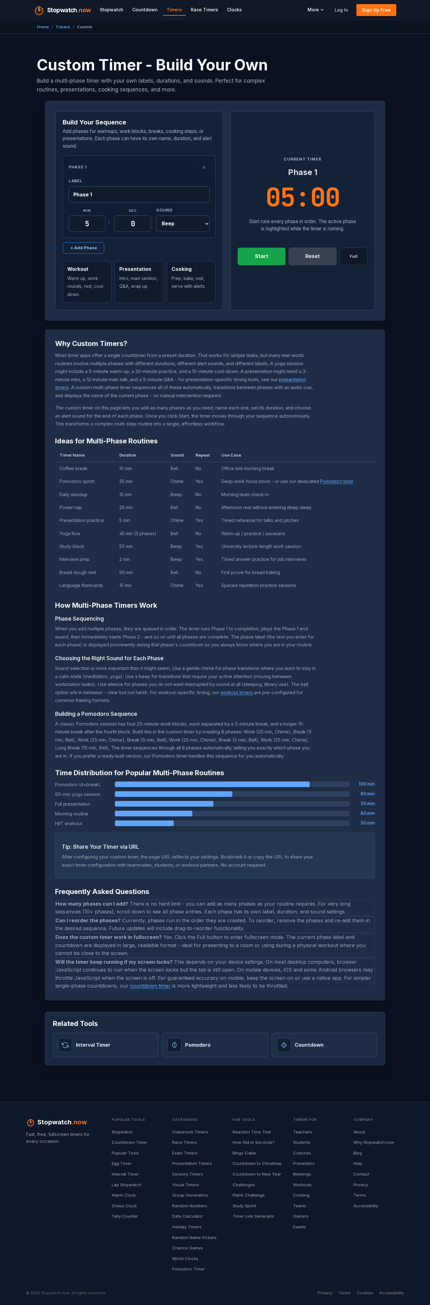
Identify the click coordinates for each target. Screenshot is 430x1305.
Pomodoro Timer (188, 1268)
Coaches (302, 1152)
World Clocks (185, 1258)
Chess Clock (124, 1205)
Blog (358, 1152)
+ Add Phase (83, 247)
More (313, 9)
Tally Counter (125, 1216)
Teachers (302, 1131)
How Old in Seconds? (254, 1142)
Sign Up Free (376, 10)
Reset (312, 256)
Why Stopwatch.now (374, 1142)
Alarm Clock (124, 1195)
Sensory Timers (187, 1173)
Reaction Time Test (252, 1131)
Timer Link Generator (253, 1216)
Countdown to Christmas (257, 1163)
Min (87, 210)
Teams (299, 1205)
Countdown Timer (129, 1142)
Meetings (302, 1173)
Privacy (361, 1184)
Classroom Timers (190, 1131)
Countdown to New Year (257, 1173)
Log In (341, 10)
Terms (360, 1195)
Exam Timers (184, 1152)
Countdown (145, 9)
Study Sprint (244, 1205)
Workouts (302, 1184)
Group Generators (190, 1195)
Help (358, 1163)
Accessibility (366, 1205)
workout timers (236, 692)
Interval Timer (125, 1173)
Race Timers (204, 9)
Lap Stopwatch (126, 1184)
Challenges (244, 1184)
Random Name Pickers (194, 1237)
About (359, 1131)
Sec (133, 210)
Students (301, 1142)
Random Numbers (189, 1205)
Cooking (301, 1195)
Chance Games (187, 1247)
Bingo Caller (245, 1152)
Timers (174, 9)
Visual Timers (185, 1184)
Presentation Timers (192, 1163)
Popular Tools (125, 1152)
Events (299, 1226)
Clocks (234, 9)
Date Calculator (187, 1216)
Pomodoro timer (337, 481)
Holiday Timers (186, 1226)
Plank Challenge (249, 1195)
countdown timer (150, 986)
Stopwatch (111, 9)
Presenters (303, 1163)
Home (43, 26)
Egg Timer (122, 1163)
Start (261, 256)
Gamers (300, 1216)
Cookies (365, 1292)
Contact (361, 1173)
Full (354, 256)
